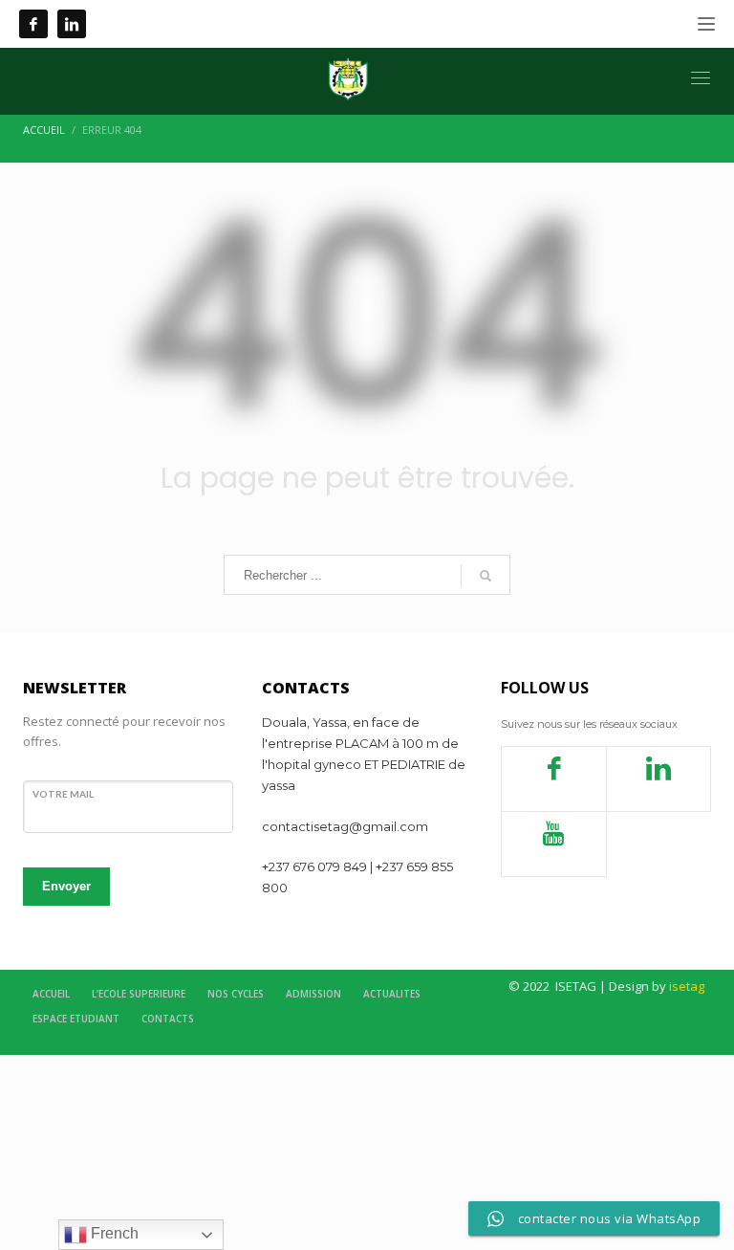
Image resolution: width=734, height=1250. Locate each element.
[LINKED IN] (71, 24)
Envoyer (66, 886)
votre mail (63, 794)
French (113, 1233)
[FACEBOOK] (33, 24)
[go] (485, 576)
